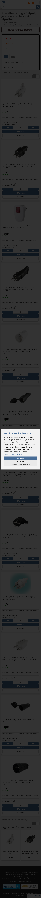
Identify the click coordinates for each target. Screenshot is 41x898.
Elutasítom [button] (20, 461)
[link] (13, 454)
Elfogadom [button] (20, 458)
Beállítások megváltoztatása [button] (20, 465)
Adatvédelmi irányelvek (13, 454)
